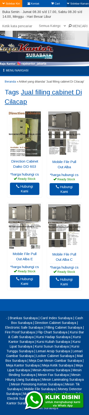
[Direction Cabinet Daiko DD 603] (25, 154)
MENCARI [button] (80, 26)
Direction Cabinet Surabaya (55, 323)
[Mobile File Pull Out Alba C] (64, 247)
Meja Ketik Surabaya (57, 365)
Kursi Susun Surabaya (52, 346)
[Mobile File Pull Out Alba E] (25, 246)
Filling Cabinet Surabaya (64, 327)
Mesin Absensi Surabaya (51, 370)
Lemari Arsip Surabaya (53, 351)
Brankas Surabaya (24, 318)
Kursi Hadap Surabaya (53, 337)
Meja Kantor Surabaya (23, 365)
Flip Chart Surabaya (52, 332)
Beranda (10, 81)
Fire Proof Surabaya (20, 332)
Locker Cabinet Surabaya (55, 356)
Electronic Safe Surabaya (24, 327)
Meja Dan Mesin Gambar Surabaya (55, 360)
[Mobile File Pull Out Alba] (64, 154)
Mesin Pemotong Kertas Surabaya (37, 384)
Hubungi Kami (26, 189)
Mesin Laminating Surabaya (63, 379)
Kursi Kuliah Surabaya (53, 342)
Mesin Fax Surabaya (53, 375)
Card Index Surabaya (56, 318)
